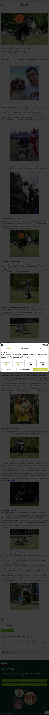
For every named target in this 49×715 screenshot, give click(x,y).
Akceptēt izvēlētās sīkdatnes (24, 369)
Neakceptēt (9, 369)
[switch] (18, 364)
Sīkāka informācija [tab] (24, 348)
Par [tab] (40, 348)
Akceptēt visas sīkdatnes (40, 369)
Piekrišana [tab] (8, 348)
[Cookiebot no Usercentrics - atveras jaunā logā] (42, 345)
